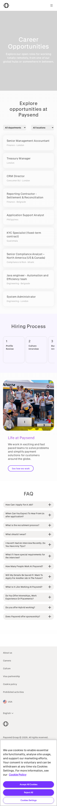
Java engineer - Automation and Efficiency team (27, 277)
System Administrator (21, 296)
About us (7, 652)
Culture (6, 668)
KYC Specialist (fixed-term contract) (24, 234)
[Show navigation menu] (51, 5)
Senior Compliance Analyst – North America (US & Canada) (26, 255)
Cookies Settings (29, 800)
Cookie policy (10, 684)
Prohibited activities (13, 692)
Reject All (28, 792)
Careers (7, 660)
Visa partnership (11, 676)
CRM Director (16, 176)
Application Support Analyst (25, 215)
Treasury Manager (19, 158)
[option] (19, 349)
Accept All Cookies (28, 784)
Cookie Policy (17, 774)
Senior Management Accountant (28, 140)
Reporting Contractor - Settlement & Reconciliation (25, 195)
